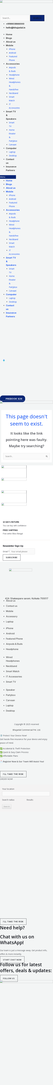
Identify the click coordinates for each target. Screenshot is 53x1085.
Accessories (13, 63)
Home (9, 180)
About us (11, 188)
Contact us (10, 161)
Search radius (8, 799)
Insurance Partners (11, 168)
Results (30, 799)
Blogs (9, 184)
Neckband (13, 93)
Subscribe (12, 557)
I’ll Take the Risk (13, 774)
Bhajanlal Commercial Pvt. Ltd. (27, 730)
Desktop (13, 301)
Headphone (14, 74)
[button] (8, 177)
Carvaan (12, 290)
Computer (11, 148)
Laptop (12, 152)
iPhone (12, 49)
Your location (8, 789)
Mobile (9, 45)
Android (12, 52)
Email (6, 551)
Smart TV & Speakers (11, 115)
